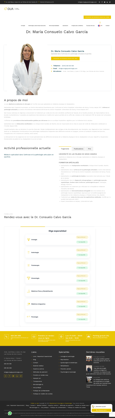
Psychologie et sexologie (68, 372)
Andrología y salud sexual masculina (37, 25)
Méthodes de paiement (40, 372)
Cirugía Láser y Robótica (77, 25)
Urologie (23, 25)
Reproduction (65, 359)
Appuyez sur (37, 378)
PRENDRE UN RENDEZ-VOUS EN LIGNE (97, 17)
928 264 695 (8, 368)
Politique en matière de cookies (43, 394)
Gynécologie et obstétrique (69, 362)
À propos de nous (90, 25)
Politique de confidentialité (41, 390)
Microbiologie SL (38, 384)
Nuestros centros (38, 369)
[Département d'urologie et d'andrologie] (11, 8)
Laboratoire (65, 25)
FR (101, 25)
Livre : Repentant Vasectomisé (42, 356)
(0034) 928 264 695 (68, 66)
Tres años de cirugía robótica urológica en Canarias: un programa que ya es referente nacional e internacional (98, 371)
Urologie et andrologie (67, 356)
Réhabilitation (65, 366)
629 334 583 (7, 364)
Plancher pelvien (66, 369)
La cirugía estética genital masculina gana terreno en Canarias (102, 360)
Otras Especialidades (54, 25)
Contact (107, 25)
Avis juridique (37, 387)
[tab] (65, 148)
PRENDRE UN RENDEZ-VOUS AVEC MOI (65, 58)
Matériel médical (38, 366)
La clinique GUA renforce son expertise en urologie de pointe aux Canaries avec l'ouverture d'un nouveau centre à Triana (98, 383)
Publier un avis (35, 403)
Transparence (37, 381)
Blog (34, 359)
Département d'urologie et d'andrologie (60, 403)
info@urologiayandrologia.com (87, 2)
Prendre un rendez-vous (40, 375)
